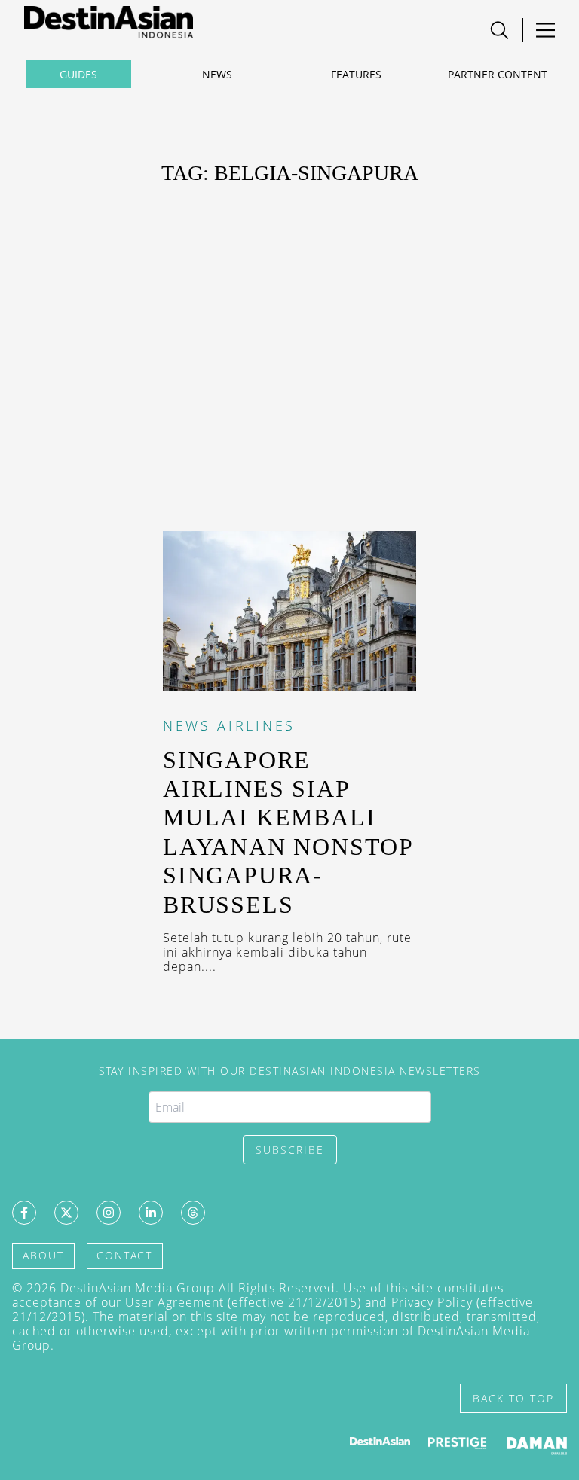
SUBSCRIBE (290, 1150)
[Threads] (193, 1213)
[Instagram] (108, 1213)
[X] (66, 1213)
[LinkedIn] (151, 1213)
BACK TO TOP (513, 1398)
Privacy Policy (432, 1302)
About (43, 1255)
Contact (124, 1255)
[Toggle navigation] (499, 30)
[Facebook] (24, 1213)
